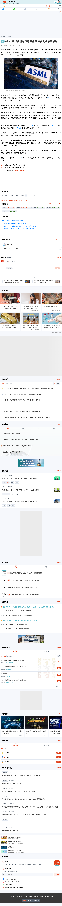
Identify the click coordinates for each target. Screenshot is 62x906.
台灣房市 (10, 498)
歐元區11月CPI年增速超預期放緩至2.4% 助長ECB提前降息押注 (19, 226)
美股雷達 (10, 475)
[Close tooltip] (57, 13)
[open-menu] (1, 5)
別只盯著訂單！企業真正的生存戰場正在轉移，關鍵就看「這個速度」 (9, 307)
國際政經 (9, 36)
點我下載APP (19, 171)
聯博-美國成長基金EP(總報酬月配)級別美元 (12, 660)
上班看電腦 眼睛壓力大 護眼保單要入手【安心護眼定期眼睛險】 (30, 307)
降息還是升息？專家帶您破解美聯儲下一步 (16, 165)
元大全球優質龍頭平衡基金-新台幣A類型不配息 (13, 680)
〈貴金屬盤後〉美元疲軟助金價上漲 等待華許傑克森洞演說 (10, 326)
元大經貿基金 (4, 673)
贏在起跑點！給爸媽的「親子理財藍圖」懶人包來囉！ (15, 200)
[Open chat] (59, 9)
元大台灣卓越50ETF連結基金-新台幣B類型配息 (13, 667)
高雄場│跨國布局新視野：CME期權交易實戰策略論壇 (23, 595)
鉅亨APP (15, 896)
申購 (59, 668)
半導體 (7, 762)
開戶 (59, 661)
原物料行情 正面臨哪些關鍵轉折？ (13, 168)
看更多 (58, 239)
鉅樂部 (26, 896)
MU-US (18, 128)
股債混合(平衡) (9, 682)
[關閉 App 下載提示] (1, 2)
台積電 (7, 757)
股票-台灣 (8, 669)
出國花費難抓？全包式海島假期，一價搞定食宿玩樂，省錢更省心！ (30, 326)
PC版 (10, 896)
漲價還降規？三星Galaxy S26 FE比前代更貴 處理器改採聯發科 (19, 229)
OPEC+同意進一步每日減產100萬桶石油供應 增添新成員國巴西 (13, 281)
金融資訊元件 (43, 896)
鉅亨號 (21, 896)
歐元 (49, 98)
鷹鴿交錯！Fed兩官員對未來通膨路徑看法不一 (14, 223)
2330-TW (29, 125)
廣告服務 (36, 896)
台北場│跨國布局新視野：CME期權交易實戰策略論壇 (23, 580)
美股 (4, 36)
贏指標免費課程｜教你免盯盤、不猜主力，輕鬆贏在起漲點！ (25, 573)
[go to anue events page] (55, 6)
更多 (58, 383)
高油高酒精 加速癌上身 (50, 306)
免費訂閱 (56, 874)
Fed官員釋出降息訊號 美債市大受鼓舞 (12, 220)
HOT (9, 573)
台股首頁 (51, 203)
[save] (47, 9)
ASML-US (18, 158)
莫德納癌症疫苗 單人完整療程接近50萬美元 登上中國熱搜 (52, 326)
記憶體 (7, 753)
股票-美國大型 (9, 663)
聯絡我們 (50, 896)
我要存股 (57, 203)
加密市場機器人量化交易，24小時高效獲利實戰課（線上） (23, 587)
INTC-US (52, 125)
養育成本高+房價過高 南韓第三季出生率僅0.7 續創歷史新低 (43, 281)
